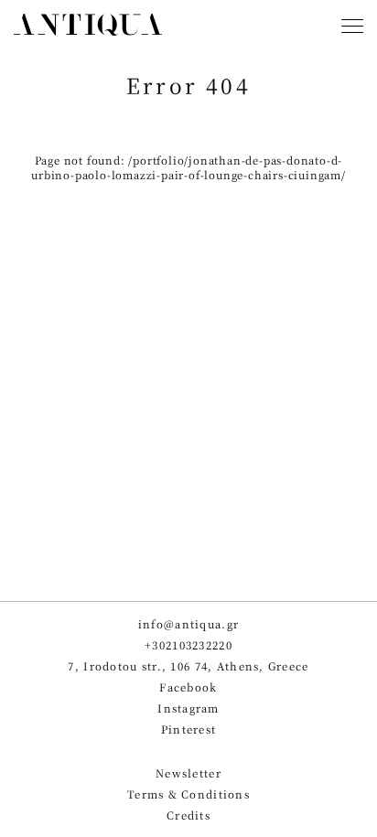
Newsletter (188, 773)
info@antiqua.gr (188, 624)
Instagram (188, 708)
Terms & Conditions (188, 794)
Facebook (188, 687)
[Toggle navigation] (352, 28)
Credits (188, 815)
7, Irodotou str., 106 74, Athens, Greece (188, 666)
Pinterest (189, 729)
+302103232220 (188, 645)
